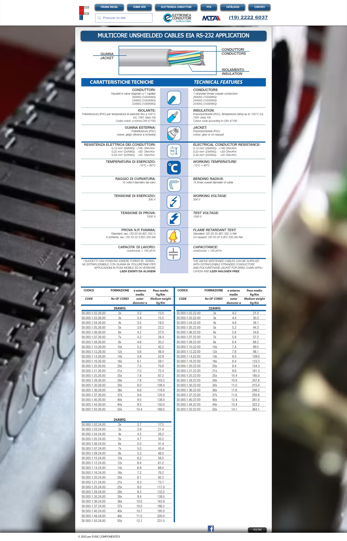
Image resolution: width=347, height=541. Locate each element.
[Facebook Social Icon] (211, 529)
